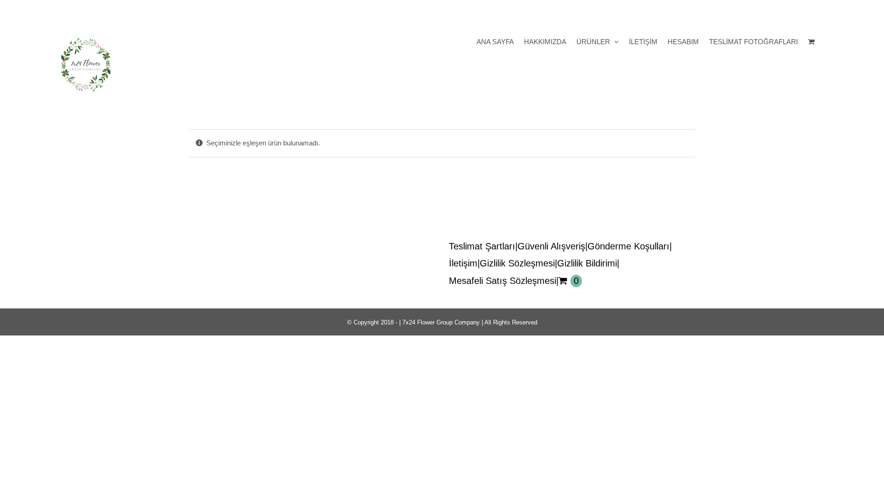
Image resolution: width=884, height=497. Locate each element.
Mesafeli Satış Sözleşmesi (502, 281)
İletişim (463, 263)
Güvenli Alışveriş (551, 246)
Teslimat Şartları (482, 246)
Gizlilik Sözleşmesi (517, 263)
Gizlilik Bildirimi (587, 263)
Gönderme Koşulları (628, 246)
